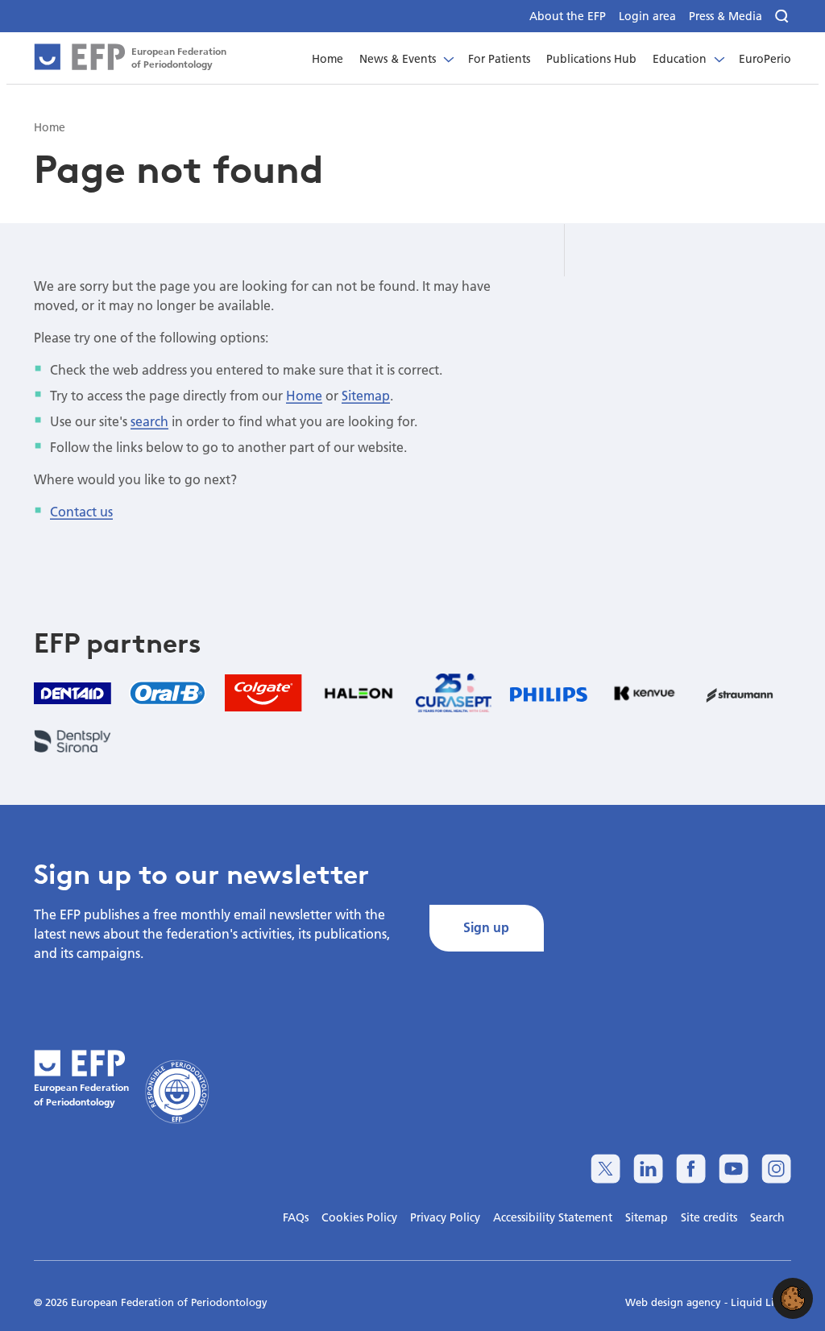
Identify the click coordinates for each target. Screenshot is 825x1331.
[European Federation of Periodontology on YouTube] (733, 1169)
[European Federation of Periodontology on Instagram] (776, 1169)
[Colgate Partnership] (263, 693)
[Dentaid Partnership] (72, 692)
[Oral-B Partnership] (167, 693)
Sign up (486, 926)
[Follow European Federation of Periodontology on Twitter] (605, 1169)
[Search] (783, 16)
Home (304, 395)
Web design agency (674, 1302)
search (149, 421)
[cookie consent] (793, 1298)
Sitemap (366, 395)
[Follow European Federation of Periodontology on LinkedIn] (648, 1169)
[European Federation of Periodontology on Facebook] (691, 1169)
